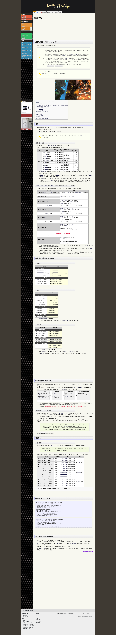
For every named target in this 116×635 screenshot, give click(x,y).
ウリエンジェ (71, 196)
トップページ (26, 620)
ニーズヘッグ (40, 276)
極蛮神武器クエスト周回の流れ (43, 111)
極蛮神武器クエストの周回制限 (45, 113)
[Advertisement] (26, 79)
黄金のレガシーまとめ (26, 53)
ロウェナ (67, 225)
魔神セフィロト (40, 279)
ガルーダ (50, 145)
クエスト (23, 34)
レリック (43, 541)
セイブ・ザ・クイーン (68, 351)
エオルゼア (24, 16)
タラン (62, 201)
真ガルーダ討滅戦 (72, 543)
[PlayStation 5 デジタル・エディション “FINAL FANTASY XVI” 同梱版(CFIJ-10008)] (26, 108)
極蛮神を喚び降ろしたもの (42, 116)
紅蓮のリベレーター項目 (28, 625)
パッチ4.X (41, 109)
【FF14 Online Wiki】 (25, 610)
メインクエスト (77, 53)
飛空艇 (23, 29)
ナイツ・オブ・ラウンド (48, 180)
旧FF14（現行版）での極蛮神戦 (42, 118)
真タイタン (50, 192)
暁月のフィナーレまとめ (26, 52)
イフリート (81, 135)
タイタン (55, 145)
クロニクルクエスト (63, 55)
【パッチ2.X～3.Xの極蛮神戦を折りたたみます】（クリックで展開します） (53, 489)
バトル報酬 (41, 115)
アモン (42, 176)
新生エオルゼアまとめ (26, 42)
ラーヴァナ (46, 169)
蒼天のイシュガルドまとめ (26, 45)
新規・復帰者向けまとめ (26, 55)
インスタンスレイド (25, 35)
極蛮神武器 (43, 433)
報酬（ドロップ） (40, 114)
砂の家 (61, 196)
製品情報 (23, 56)
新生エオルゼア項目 (27, 622)
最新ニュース (26, 621)
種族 (37, 618)
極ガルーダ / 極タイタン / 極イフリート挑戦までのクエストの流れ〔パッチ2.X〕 (53, 105)
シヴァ (45, 165)
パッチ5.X (41, 110)
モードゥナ (62, 237)
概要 (38, 102)
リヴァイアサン (47, 160)
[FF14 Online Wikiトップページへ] (58, 6)
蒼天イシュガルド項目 (28, 624)
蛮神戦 (23, 37)
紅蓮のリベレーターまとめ (26, 48)
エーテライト (71, 201)
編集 (60, 12)
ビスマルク (46, 167)
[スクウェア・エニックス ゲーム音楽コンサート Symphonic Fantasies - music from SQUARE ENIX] (26, 122)
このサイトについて (25, 58)
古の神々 (50, 286)
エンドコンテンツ (50, 66)
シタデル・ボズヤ (54, 345)
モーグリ (45, 158)
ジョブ (23, 25)
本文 (34, 12)
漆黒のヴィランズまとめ (26, 50)
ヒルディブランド (66, 320)
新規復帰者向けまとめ (28, 627)
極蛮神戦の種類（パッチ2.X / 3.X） (45, 103)
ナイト (52, 416)
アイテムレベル (66, 58)
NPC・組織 (24, 19)
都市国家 (38, 622)
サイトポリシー (26, 628)
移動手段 (23, 26)
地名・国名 (24, 17)
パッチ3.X (41, 107)
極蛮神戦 (23, 38)
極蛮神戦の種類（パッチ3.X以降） (43, 106)
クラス (23, 23)
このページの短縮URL (88, 551)
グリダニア (62, 200)
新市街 (66, 200)
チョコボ (23, 28)
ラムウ (45, 162)
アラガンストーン (40, 624)
